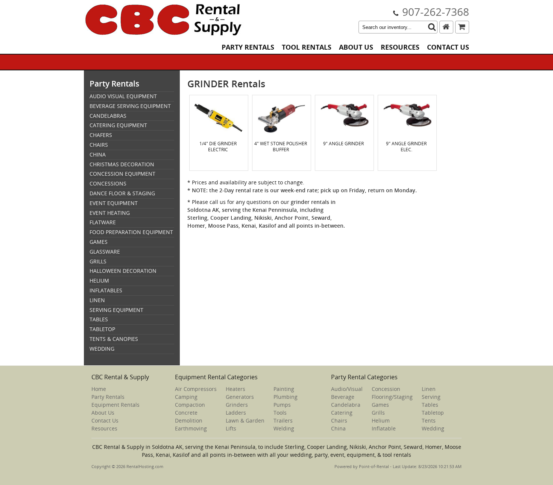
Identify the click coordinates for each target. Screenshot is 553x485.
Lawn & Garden (245, 420)
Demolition (188, 420)
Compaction (190, 404)
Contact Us (448, 47)
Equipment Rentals (115, 404)
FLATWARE (103, 222)
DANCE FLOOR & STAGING (122, 193)
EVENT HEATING (110, 212)
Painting (283, 388)
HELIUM (99, 280)
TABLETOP (102, 329)
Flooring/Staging (392, 396)
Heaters (235, 388)
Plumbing (285, 396)
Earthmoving (191, 428)
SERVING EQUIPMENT (116, 309)
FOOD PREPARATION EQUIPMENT (131, 232)
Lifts (231, 428)
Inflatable (384, 428)
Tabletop (433, 412)
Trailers (283, 420)
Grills (378, 412)
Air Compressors (196, 388)
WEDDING (102, 348)
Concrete (186, 412)
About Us (356, 47)
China (338, 428)
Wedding (433, 428)
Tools (280, 412)
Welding (283, 428)
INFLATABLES (106, 290)
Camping (186, 396)
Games (380, 404)
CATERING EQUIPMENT (118, 125)
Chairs (339, 420)
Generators (240, 396)
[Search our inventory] (432, 27)
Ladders (236, 412)
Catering (341, 412)
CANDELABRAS (108, 115)
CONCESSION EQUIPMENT (122, 173)
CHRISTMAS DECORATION (122, 164)
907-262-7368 (435, 12)
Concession (386, 388)
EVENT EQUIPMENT (114, 203)
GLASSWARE (105, 251)
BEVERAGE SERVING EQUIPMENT (130, 105)
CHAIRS (99, 144)
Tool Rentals (306, 47)
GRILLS (98, 261)
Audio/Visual (347, 388)
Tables (430, 404)
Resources (400, 47)
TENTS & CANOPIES (114, 338)
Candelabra (345, 404)
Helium (381, 420)
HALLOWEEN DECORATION (123, 270)
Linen (429, 388)
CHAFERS (101, 134)
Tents (429, 420)
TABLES (99, 319)
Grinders (237, 404)
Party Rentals (248, 47)
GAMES (99, 241)
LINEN (97, 300)
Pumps (282, 404)
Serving (431, 396)
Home (98, 388)
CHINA (98, 154)
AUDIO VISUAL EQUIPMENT (123, 96)
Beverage (342, 396)
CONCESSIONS (108, 183)
